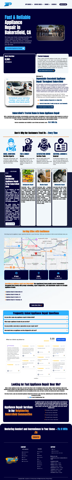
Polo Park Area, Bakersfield (51, 412)
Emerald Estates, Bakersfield (52, 417)
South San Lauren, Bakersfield (52, 414)
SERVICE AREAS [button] (38, 4)
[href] (36, 255)
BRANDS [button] (47, 4)
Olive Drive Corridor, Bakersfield (51, 419)
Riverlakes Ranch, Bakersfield (52, 410)
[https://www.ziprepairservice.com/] (8, 4)
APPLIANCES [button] (28, 4)
